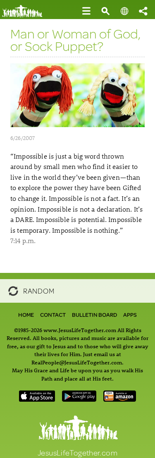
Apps (130, 315)
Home (26, 315)
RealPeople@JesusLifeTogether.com (76, 362)
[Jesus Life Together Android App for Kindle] (119, 399)
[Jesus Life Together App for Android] (79, 399)
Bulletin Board (94, 315)
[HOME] (25, 15)
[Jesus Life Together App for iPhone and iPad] (37, 399)
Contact (53, 315)
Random (38, 289)
